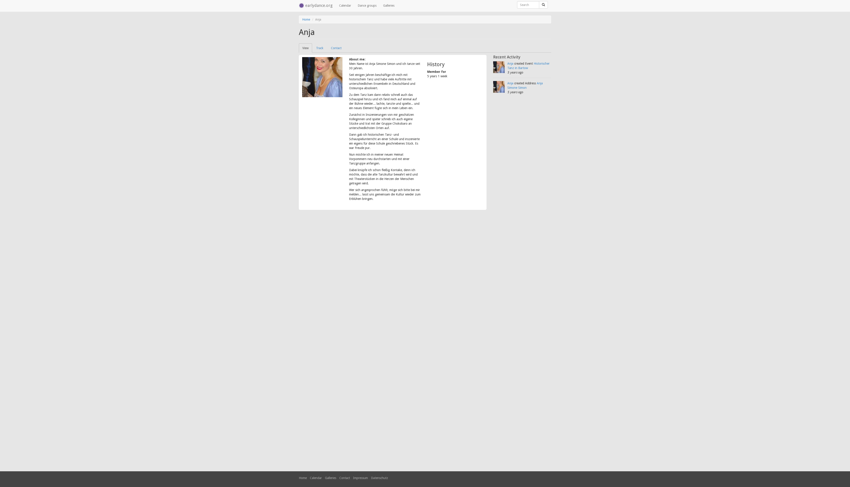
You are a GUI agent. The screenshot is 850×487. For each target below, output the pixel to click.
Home (306, 19)
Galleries (388, 5)
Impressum (360, 478)
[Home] (302, 6)
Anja (510, 63)
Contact (336, 48)
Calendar (345, 5)
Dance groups (367, 5)
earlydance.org (318, 5)
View (307, 49)
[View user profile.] (322, 77)
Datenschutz (379, 478)
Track (319, 48)
